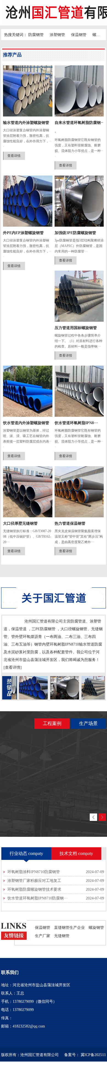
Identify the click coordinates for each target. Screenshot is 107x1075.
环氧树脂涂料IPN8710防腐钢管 (33, 872)
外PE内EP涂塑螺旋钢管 (23, 233)
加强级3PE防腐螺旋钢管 (75, 233)
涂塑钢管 (57, 34)
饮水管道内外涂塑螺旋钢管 (26, 423)
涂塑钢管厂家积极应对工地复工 (34, 880)
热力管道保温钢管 (70, 523)
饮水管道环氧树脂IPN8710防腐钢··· (37, 898)
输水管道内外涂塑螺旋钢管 (26, 123)
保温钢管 (78, 34)
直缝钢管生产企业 (69, 927)
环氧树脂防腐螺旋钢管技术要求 (34, 889)
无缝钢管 (61, 936)
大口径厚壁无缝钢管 (20, 523)
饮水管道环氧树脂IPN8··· (76, 423)
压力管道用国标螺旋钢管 (76, 328)
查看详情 (14, 155)
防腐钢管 (36, 34)
